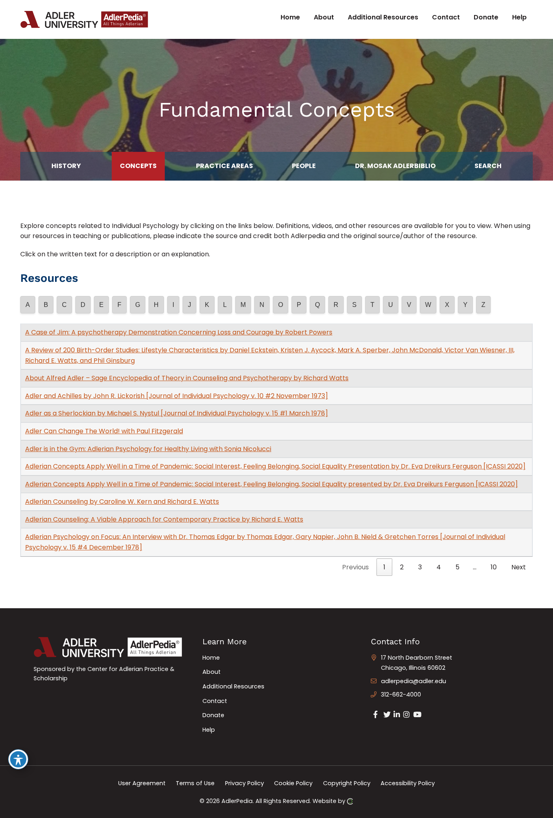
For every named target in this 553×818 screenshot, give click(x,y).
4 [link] (438, 567)
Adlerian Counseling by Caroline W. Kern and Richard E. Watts (122, 501)
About (211, 672)
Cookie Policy (293, 783)
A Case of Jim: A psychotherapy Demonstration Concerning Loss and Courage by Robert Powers (178, 332)
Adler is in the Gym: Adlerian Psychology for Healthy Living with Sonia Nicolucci (148, 449)
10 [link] (494, 567)
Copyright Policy (346, 783)
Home (211, 658)
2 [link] (402, 567)
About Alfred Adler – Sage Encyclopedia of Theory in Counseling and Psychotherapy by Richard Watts (187, 378)
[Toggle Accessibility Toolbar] (18, 759)
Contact (214, 701)
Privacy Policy (244, 783)
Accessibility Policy (408, 783)
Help (208, 730)
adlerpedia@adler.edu (413, 681)
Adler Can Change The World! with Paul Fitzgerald (104, 431)
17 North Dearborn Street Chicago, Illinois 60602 (416, 663)
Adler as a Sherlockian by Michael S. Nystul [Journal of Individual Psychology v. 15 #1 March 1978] (176, 413)
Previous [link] (355, 567)
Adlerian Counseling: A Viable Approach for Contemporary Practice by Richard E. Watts (164, 519)
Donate (213, 715)
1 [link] (384, 567)
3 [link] (420, 567)
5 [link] (457, 567)
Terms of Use (195, 783)
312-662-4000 (401, 694)
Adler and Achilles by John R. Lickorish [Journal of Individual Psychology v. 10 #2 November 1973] (176, 395)
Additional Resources (233, 686)
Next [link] (518, 567)
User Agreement (142, 783)
